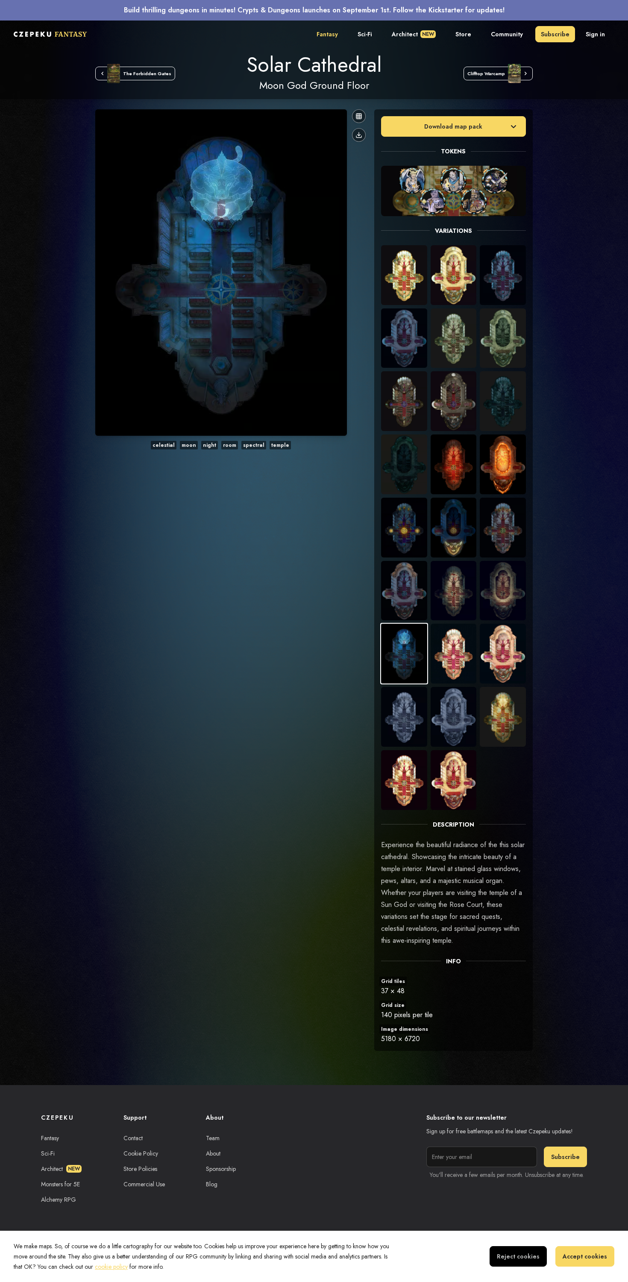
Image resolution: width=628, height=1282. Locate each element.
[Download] (359, 135)
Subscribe (555, 34)
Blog (211, 1184)
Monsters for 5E (60, 1184)
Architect (413, 34)
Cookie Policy (140, 1153)
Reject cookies (518, 1256)
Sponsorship (221, 1169)
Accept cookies (585, 1256)
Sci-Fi (365, 34)
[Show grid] (359, 116)
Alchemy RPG (58, 1199)
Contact (133, 1138)
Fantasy (327, 34)
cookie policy (111, 1266)
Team (213, 1138)
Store (463, 34)
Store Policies (140, 1169)
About (213, 1153)
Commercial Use (144, 1184)
